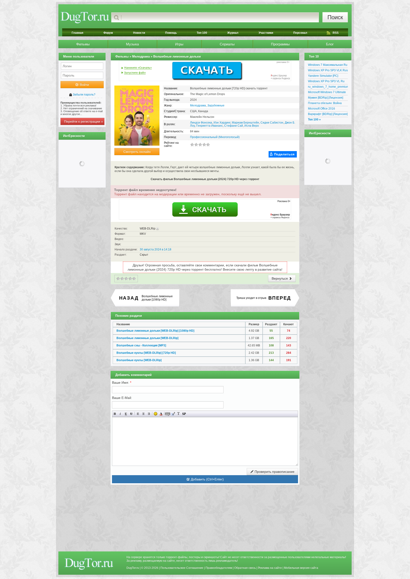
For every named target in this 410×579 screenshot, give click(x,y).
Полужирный (115, 414)
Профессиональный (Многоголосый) (215, 137)
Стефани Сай (233, 125)
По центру (143, 414)
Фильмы (83, 44)
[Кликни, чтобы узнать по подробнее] (157, 228)
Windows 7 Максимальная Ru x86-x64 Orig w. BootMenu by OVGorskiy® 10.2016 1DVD (327, 65)
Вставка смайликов (155, 414)
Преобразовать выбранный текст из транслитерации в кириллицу (178, 414)
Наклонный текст (120, 414)
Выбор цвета (161, 414)
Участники (266, 32)
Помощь (171, 32)
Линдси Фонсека (201, 122)
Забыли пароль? (83, 94)
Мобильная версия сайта (301, 567)
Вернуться (280, 278)
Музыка (132, 44)
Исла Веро (251, 125)
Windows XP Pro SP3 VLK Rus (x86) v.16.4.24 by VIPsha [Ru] (328, 71)
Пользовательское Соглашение (181, 567)
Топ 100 (202, 32)
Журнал (232, 32)
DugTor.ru (132, 567)
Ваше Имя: (121, 382)
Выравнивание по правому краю (149, 414)
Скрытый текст (167, 414)
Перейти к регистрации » (83, 121)
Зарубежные (215, 105)
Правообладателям (218, 567)
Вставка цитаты (173, 414)
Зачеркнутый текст (131, 414)
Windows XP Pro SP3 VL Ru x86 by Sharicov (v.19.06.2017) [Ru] (328, 82)
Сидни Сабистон (272, 122)
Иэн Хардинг (222, 122)
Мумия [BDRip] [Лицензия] (325, 97)
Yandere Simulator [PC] (323, 75)
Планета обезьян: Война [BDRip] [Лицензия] (325, 103)
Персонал (300, 32)
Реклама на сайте (270, 567)
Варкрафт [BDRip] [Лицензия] (328, 114)
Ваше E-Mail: (122, 398)
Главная (77, 32)
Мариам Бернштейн (245, 122)
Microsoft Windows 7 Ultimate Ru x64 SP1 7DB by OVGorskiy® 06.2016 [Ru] (327, 93)
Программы (280, 44)
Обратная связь (245, 567)
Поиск (335, 17)
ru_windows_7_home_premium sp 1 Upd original (328, 87)
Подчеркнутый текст (126, 414)
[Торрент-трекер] (85, 17)
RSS (336, 32)
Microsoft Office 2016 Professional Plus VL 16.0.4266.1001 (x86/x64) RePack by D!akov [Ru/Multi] (326, 109)
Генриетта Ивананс (209, 125)
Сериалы (227, 44)
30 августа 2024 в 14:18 (155, 249)
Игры (179, 44)
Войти (84, 84)
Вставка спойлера (184, 414)
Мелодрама (198, 105)
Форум (108, 32)
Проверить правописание (274, 472)
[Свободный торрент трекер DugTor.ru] (89, 563)
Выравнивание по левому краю (138, 414)
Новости (139, 32)
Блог (330, 44)
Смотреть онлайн (137, 151)
